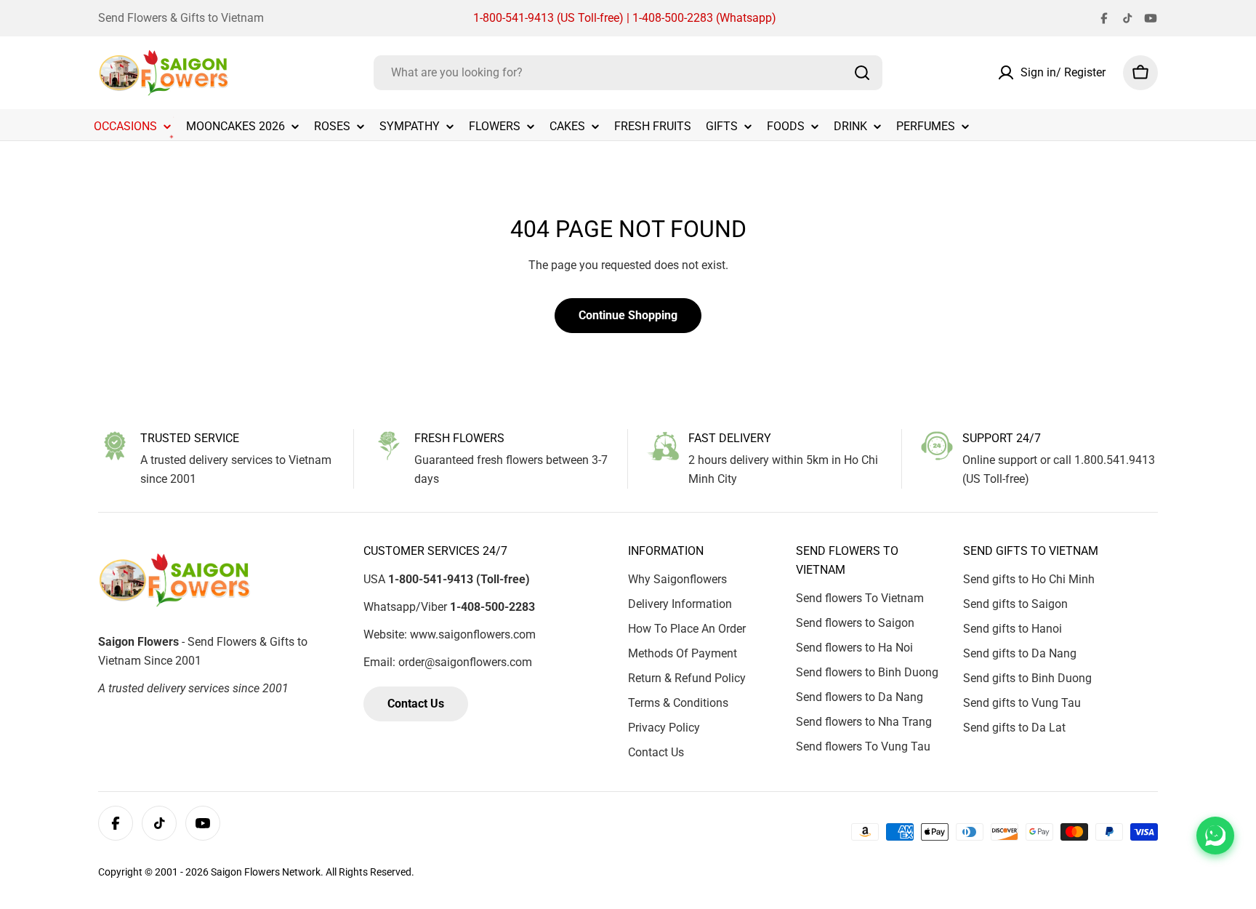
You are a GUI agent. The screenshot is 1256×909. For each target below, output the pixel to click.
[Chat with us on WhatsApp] (1215, 835)
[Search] (862, 72)
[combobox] (628, 72)
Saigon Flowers (245, 872)
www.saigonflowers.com (473, 634)
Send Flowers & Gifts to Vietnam (181, 18)
